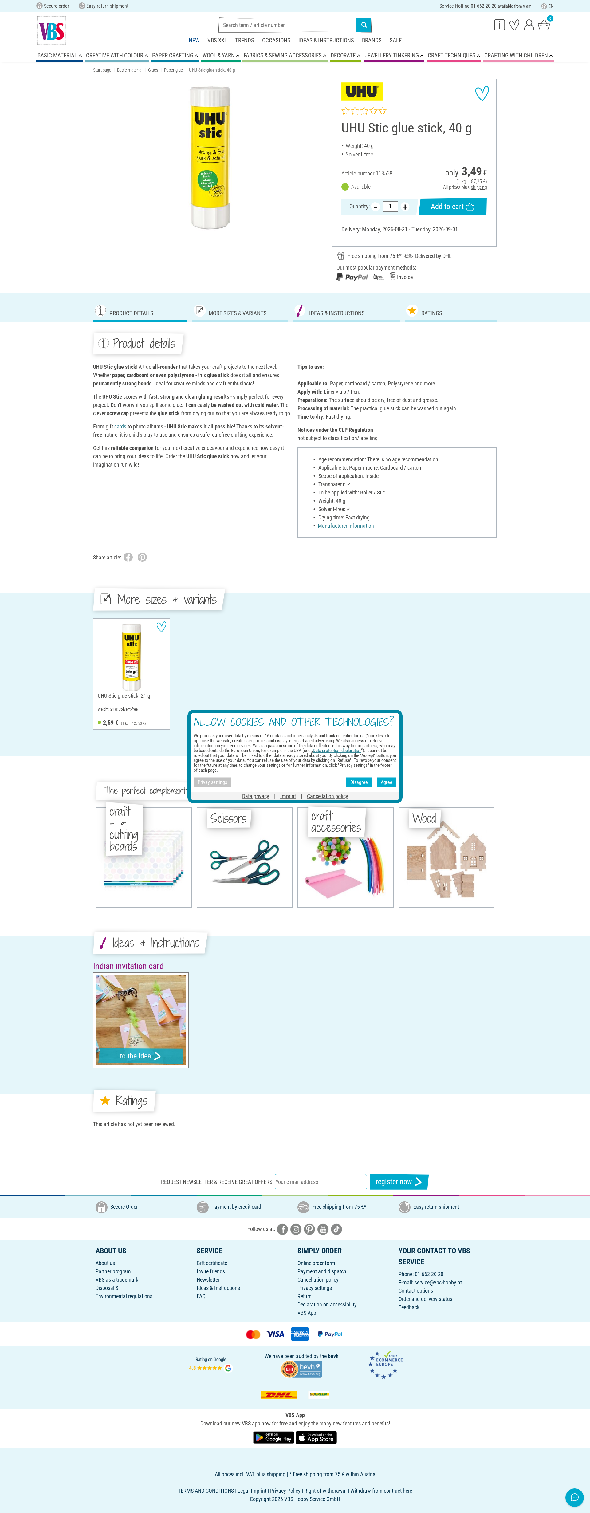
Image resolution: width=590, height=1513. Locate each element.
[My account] (529, 24)
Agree (386, 782)
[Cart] (544, 24)
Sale (396, 40)
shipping (479, 187)
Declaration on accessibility (327, 1304)
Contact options (416, 1290)
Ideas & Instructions (326, 40)
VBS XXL (217, 40)
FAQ (201, 1296)
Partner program (113, 1271)
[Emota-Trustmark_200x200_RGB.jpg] (385, 1364)
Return (304, 1296)
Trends (244, 40)
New (194, 40)
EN (551, 6)
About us (105, 1263)
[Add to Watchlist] (482, 93)
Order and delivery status (425, 1299)
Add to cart (447, 206)
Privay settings (212, 782)
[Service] (499, 24)
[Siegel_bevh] (301, 1368)
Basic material (129, 70)
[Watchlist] (514, 24)
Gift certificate (212, 1263)
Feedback (409, 1307)
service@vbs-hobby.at (438, 1282)
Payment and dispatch (321, 1271)
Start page (102, 70)
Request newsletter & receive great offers (216, 1182)
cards (120, 426)
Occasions (276, 40)
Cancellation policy (318, 1279)
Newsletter (208, 1279)
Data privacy (255, 796)
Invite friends (211, 1271)
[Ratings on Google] (211, 1364)
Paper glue (173, 70)
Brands (372, 40)
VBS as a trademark (117, 1279)
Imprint (288, 796)
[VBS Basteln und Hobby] (51, 30)
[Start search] (364, 25)
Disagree (359, 782)
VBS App (306, 1313)
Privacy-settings (314, 1288)
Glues (153, 70)
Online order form (316, 1263)
